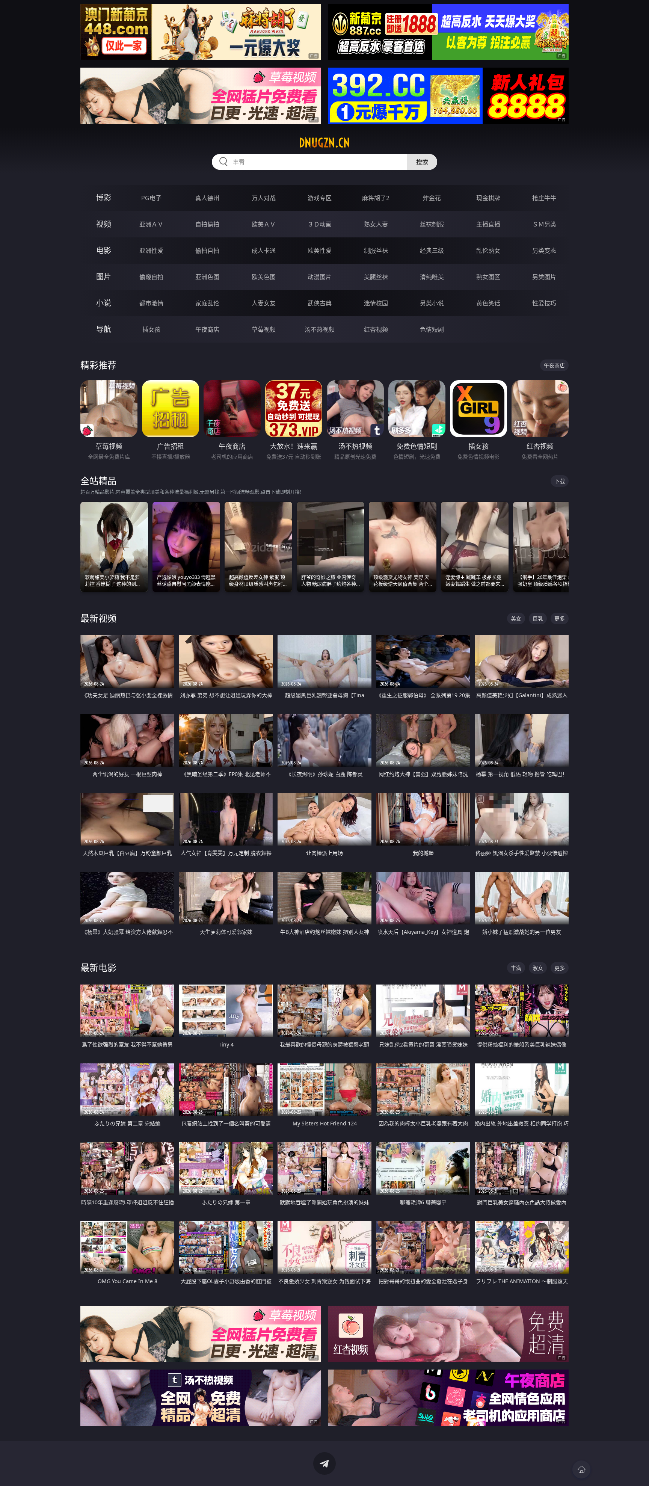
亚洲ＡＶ (151, 224)
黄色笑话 (488, 303)
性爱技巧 (544, 303)
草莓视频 (264, 329)
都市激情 (151, 303)
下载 (559, 481)
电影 (103, 250)
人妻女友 (264, 303)
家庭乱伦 (207, 303)
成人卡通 (264, 250)
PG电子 (151, 198)
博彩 (103, 198)
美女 (516, 618)
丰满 (516, 967)
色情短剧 (432, 329)
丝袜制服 (432, 224)
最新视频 (98, 618)
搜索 (422, 162)
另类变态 (544, 250)
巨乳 (538, 618)
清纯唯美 (432, 277)
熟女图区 (488, 277)
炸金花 (432, 198)
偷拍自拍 (207, 250)
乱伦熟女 (488, 250)
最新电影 (98, 967)
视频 (103, 224)
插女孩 (151, 329)
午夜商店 (207, 329)
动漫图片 (320, 277)
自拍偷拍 (207, 224)
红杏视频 (376, 329)
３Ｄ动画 (320, 224)
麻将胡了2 (375, 198)
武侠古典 (320, 303)
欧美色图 (264, 277)
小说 (103, 303)
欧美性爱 (320, 250)
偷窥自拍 (151, 277)
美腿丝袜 (376, 277)
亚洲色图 (207, 277)
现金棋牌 (488, 198)
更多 (559, 618)
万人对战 (264, 198)
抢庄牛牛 (544, 198)
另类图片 (544, 277)
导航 (103, 329)
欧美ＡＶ (264, 224)
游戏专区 (320, 198)
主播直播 (488, 224)
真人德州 (207, 198)
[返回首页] (581, 1469)
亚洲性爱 (151, 250)
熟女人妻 (376, 224)
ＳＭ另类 (544, 224)
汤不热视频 (320, 329)
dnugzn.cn (324, 142)
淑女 (538, 967)
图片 (103, 277)
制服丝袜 (376, 250)
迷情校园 (376, 303)
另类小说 (432, 303)
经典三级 (432, 250)
